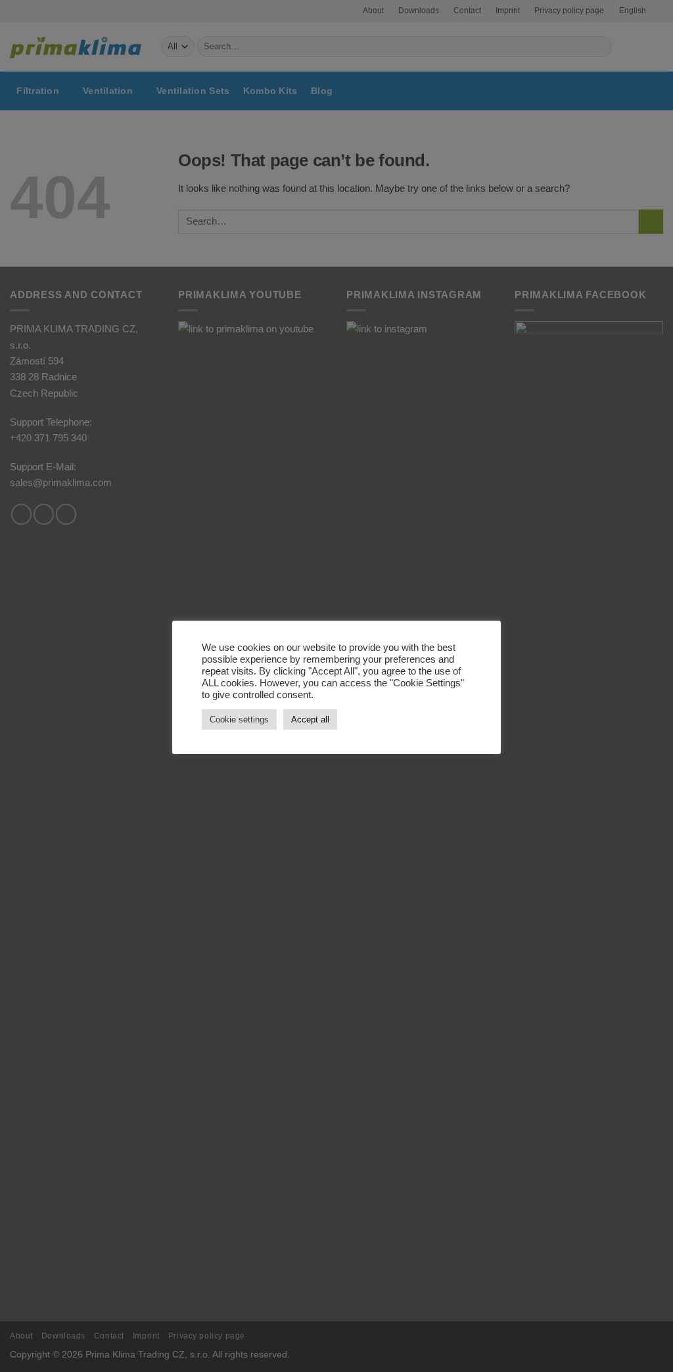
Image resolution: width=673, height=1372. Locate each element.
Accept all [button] (310, 719)
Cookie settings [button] (239, 719)
